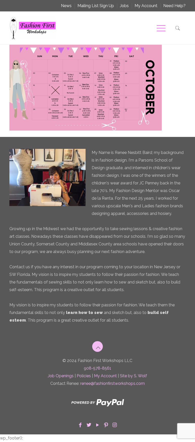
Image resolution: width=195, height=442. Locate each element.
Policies (84, 375)
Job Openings (61, 375)
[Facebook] (80, 425)
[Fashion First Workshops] (32, 27)
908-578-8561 (97, 368)
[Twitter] (88, 425)
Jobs (124, 5)
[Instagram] (114, 425)
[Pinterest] (106, 425)
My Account (146, 5)
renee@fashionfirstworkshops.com (112, 383)
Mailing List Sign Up (95, 5)
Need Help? (174, 5)
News (66, 5)
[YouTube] (97, 425)
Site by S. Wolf (133, 375)
